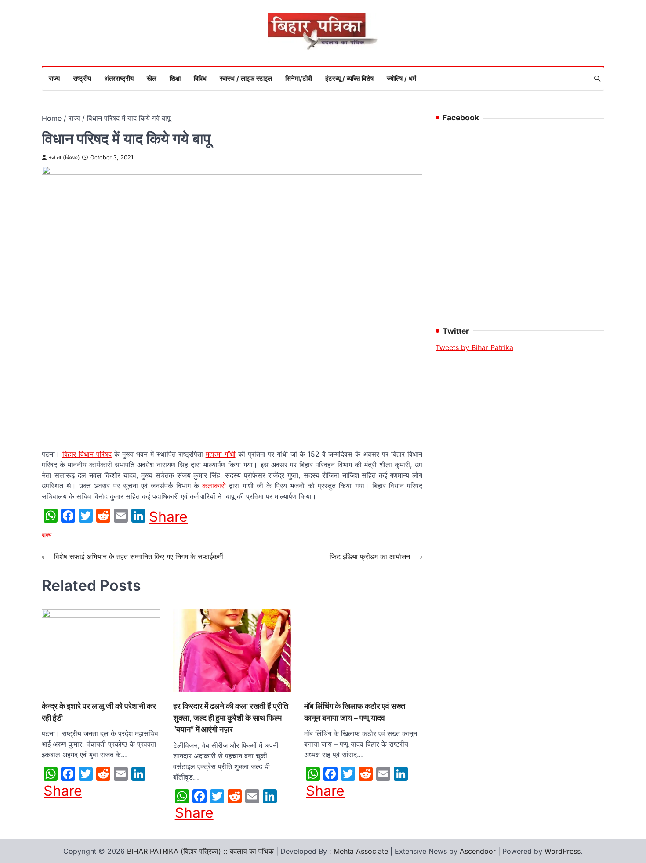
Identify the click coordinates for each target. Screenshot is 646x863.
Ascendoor (478, 851)
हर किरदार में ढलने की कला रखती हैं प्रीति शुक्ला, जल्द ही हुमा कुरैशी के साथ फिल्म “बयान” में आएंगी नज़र (230, 717)
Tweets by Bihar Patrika (474, 347)
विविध (200, 78)
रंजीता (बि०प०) (64, 157)
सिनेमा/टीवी (298, 78)
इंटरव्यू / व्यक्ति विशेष (349, 78)
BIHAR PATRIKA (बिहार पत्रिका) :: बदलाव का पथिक (200, 851)
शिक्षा (175, 78)
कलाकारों (214, 485)
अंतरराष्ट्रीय (119, 78)
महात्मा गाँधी (221, 454)
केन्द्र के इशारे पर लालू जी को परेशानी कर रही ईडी (99, 711)
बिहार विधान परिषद (87, 454)
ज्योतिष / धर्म (401, 78)
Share (168, 517)
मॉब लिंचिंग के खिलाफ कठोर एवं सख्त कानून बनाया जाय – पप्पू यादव (354, 711)
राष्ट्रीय (82, 78)
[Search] (597, 78)
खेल (151, 78)
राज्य (54, 78)
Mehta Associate (362, 851)
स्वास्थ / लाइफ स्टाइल (246, 78)
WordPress (562, 851)
